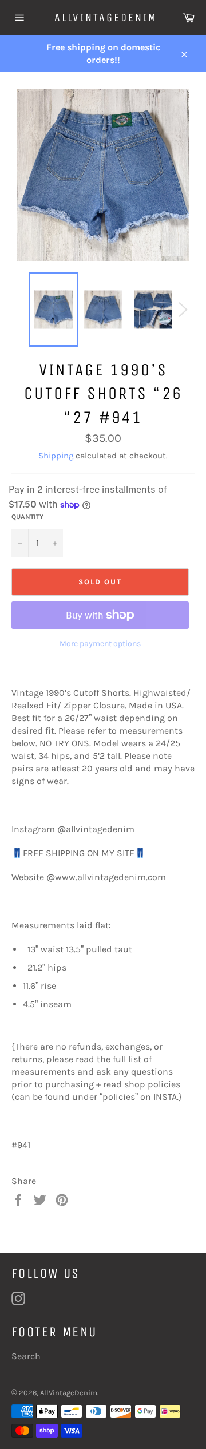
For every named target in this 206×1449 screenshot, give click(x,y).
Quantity (27, 517)
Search (26, 1356)
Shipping (55, 455)
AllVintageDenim (103, 17)
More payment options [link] (100, 643)
